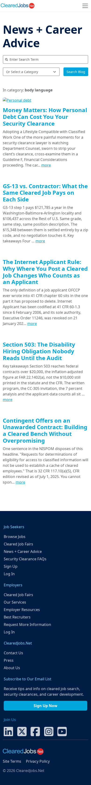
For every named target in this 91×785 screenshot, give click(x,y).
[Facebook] (35, 731)
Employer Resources (22, 609)
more (46, 165)
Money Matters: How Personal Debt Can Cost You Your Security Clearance (45, 116)
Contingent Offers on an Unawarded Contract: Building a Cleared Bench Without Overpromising (45, 430)
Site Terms (12, 761)
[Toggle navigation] (85, 5)
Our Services (15, 602)
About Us (12, 667)
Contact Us (13, 652)
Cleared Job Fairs (18, 544)
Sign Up (11, 566)
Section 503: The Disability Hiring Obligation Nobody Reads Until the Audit (39, 351)
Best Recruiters (17, 617)
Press (9, 660)
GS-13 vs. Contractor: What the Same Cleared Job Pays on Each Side (45, 192)
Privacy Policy (38, 761)
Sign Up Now (45, 705)
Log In (9, 573)
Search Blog (75, 72)
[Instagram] (48, 731)
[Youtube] (62, 731)
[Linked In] (8, 731)
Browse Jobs (14, 536)
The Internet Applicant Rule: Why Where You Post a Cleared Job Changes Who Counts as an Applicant (45, 272)
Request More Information (27, 624)
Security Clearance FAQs (25, 558)
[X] (22, 731)
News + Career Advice (42, 36)
